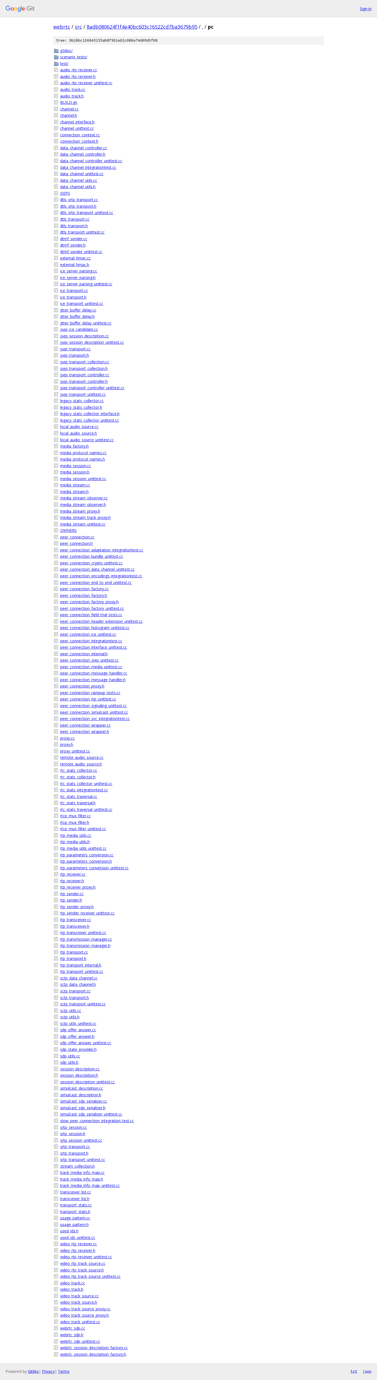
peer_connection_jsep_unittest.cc (89, 660)
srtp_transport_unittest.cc (82, 1159)
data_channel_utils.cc (78, 180)
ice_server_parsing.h (77, 277)
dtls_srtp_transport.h (78, 206)
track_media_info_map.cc (82, 1172)
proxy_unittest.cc (75, 751)
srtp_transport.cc (75, 1146)
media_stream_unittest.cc (82, 524)
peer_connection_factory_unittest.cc (92, 608)
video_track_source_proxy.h (84, 1315)
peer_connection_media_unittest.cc (91, 666)
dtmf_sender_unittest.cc (81, 251)
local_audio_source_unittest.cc (87, 439)
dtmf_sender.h (73, 245)
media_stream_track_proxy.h (85, 517)
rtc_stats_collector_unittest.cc (86, 783)
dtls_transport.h (74, 225)
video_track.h (71, 1289)
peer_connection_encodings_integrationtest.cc (101, 575)
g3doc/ (66, 50)
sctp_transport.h (74, 997)
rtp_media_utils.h (75, 841)
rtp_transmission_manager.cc (86, 939)
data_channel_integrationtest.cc (88, 167)
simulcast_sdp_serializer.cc (83, 1101)
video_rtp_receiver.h (77, 1250)
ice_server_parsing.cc (78, 271)
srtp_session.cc (73, 1127)
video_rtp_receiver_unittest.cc (86, 1256)
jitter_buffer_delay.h (77, 316)
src (78, 26)
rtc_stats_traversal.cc (78, 796)
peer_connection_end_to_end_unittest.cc (96, 582)
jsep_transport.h (74, 355)
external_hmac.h (74, 264)
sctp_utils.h (69, 1016)
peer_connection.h (76, 543)
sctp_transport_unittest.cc (83, 1003)
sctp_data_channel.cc (78, 978)
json (367, 1371)
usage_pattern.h (74, 1224)
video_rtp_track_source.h (82, 1270)
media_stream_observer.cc (84, 497)
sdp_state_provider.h (78, 1049)
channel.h (68, 115)
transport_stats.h (75, 1211)
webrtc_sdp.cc (72, 1328)
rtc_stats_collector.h (77, 777)
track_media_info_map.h (81, 1179)
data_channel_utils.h (77, 186)
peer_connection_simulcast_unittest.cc (94, 712)
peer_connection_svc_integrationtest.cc (95, 718)
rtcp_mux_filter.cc (75, 815)
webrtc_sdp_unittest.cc (80, 1341)
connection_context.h (79, 141)
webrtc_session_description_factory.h (93, 1354)
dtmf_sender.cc (73, 238)
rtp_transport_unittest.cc (81, 971)
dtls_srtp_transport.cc (79, 199)
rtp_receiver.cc (73, 874)
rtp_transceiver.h (74, 926)
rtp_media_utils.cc (75, 835)
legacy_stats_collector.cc (82, 400)
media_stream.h (74, 491)
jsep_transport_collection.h (84, 368)
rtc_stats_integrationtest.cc (84, 789)
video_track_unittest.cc (80, 1321)
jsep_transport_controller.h (84, 381)
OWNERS (68, 530)
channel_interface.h (77, 122)
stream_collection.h (77, 1166)
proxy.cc (67, 738)
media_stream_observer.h (83, 504)
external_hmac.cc (75, 258)
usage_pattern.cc (75, 1218)
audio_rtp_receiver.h (77, 76)
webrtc (61, 26)
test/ (64, 63)
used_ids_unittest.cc (77, 1237)
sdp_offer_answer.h (77, 1036)
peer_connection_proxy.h (82, 686)
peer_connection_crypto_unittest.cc (91, 562)
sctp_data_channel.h (78, 984)
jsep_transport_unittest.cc (83, 394)
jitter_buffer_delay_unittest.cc (85, 323)
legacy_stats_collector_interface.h (90, 413)
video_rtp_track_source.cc (82, 1263)
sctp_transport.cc (75, 991)
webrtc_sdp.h (71, 1334)
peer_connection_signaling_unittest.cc (93, 705)
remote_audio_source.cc (81, 757)
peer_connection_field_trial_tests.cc (91, 614)
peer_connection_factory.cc (84, 588)
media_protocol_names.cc (83, 452)
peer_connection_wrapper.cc (85, 725)
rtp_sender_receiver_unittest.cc (87, 913)
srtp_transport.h (74, 1153)
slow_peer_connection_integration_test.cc (97, 1120)
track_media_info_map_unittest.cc (90, 1185)
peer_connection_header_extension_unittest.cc (101, 621)
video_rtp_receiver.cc (78, 1243)
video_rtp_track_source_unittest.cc (90, 1276)
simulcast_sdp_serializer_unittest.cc (91, 1114)
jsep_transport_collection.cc (84, 361)
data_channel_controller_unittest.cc (91, 160)
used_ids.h (69, 1230)
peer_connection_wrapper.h (84, 731)
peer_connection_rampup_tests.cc (90, 692)
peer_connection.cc (77, 537)
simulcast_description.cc (81, 1088)
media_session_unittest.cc (83, 478)
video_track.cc (72, 1283)
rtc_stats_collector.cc (78, 770)
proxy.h (66, 744)
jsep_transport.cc (75, 348)
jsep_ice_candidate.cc (79, 329)
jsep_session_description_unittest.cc (92, 342)
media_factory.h (74, 446)
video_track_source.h (78, 1302)
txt (354, 1371)
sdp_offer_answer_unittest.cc (85, 1042)
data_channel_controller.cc (83, 147)
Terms (64, 1371)
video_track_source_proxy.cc (85, 1308)
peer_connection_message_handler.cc (93, 673)
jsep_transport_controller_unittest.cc (92, 387)
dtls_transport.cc (74, 219)
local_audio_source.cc (79, 426)
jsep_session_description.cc (84, 336)
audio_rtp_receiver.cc (78, 69)
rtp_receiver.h (72, 880)
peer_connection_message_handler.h (93, 679)
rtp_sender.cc (72, 893)
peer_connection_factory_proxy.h (89, 601)
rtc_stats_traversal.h (77, 802)
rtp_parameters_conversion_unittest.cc (94, 867)
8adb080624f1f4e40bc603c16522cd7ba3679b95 (142, 26)
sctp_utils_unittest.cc (78, 1023)
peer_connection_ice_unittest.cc (88, 634)
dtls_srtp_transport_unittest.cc (86, 212)
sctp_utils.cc (70, 1010)
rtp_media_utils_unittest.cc (83, 848)
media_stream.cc (75, 485)
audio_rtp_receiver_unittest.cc (86, 82)
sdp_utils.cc (70, 1056)
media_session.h (74, 472)
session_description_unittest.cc (87, 1081)
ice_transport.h (73, 297)
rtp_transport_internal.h (80, 965)
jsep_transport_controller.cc (84, 374)
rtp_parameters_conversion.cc (86, 854)
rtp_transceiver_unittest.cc (83, 932)
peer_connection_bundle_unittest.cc (91, 556)
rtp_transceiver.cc (75, 919)
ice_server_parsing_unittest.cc (86, 283)
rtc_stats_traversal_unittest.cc (86, 809)
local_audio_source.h (78, 433)
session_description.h (79, 1075)
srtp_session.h (72, 1133)
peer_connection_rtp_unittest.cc (88, 699)
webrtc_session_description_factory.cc (94, 1347)
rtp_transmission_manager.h (85, 945)
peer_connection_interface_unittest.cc (93, 647)
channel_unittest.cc (77, 128)
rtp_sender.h (71, 900)
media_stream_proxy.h (80, 511)
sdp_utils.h (69, 1062)
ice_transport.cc (74, 290)
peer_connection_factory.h (83, 595)
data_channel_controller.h (82, 154)
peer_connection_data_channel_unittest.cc (97, 569)
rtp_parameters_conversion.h (86, 861)
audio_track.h (72, 96)
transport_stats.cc (76, 1205)
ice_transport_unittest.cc (81, 303)
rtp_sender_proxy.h (77, 906)
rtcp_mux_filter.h (74, 822)
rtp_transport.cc (74, 952)
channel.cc (69, 109)
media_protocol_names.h (82, 459)
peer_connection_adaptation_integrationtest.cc (101, 550)
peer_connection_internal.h (84, 653)
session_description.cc (80, 1068)
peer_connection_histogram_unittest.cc (94, 627)
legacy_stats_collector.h (81, 407)
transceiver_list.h (74, 1198)
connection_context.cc (80, 134)
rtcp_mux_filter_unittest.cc (83, 828)
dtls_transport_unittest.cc (82, 232)
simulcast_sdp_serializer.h (82, 1107)
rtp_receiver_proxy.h (77, 887)
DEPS (65, 193)
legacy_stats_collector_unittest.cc (89, 420)
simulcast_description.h (80, 1094)
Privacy (48, 1371)
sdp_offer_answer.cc (78, 1029)
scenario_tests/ (73, 56)
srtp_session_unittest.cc (81, 1140)
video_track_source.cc (79, 1295)
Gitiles (33, 1371)
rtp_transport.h (73, 958)
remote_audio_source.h (81, 764)
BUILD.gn (68, 102)
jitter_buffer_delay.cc (78, 310)
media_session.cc (75, 465)
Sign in (365, 8)
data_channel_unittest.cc (81, 173)
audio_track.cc (72, 89)
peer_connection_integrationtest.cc (91, 640)
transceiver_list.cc (75, 1192)
